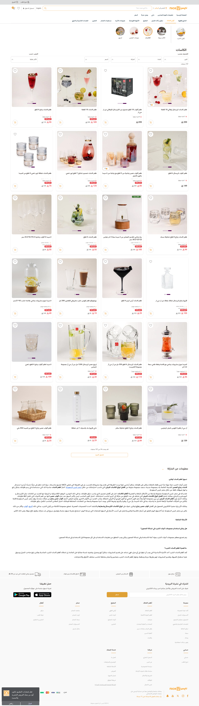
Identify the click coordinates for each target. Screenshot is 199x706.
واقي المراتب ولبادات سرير (144, 629)
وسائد (186, 638)
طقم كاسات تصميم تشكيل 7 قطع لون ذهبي (81, 173)
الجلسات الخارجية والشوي (180, 624)
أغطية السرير (148, 633)
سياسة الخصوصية (146, 666)
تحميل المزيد (99, 455)
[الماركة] (112, 59)
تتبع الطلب (185, 662)
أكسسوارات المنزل (183, 615)
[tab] (170, 103)
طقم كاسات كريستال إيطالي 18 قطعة (174, 110)
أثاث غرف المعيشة (182, 611)
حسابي (186, 657)
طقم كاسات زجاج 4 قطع (43, 110)
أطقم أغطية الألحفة (146, 615)
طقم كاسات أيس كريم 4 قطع (131, 301)
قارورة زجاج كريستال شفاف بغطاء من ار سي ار (171, 301)
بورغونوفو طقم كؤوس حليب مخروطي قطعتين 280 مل (78, 301)
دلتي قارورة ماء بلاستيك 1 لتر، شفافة (84, 428)
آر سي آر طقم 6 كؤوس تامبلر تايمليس (174, 428)
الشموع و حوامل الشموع (181, 620)
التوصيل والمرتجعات (110, 662)
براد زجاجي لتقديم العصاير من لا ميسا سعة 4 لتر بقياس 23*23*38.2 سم (122, 238)
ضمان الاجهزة (112, 676)
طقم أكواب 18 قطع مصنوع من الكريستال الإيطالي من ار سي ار (122, 111)
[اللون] (165, 59)
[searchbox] (97, 8)
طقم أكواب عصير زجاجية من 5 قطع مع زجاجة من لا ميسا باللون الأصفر (122, 174)
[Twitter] (178, 696)
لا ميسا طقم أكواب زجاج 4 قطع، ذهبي (38, 364)
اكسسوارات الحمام (74, 624)
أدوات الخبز (112, 615)
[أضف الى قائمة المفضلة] (150, 70)
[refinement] (12, 59)
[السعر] (86, 59)
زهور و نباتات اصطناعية (181, 642)
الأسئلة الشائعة (111, 666)
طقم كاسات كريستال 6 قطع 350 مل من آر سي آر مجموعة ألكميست (125, 366)
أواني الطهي (112, 611)
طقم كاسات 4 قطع (90, 237)
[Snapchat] (167, 696)
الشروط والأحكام (147, 676)
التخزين (113, 624)
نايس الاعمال (148, 685)
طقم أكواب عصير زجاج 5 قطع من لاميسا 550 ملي (34, 428)
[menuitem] (165, 15)
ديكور (42, 611)
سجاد (186, 633)
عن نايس (149, 662)
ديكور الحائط (184, 629)
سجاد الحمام (76, 620)
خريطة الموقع (112, 680)
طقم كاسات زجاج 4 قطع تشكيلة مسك (173, 237)
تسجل (117, 594)
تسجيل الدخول (29, 8)
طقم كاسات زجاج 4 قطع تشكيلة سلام (129, 428)
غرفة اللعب (40, 615)
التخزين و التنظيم (38, 620)
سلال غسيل (76, 629)
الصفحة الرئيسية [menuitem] (181, 15)
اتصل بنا (113, 657)
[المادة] (139, 59)
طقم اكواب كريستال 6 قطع (177, 173)
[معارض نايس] (178, 8)
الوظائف (149, 680)
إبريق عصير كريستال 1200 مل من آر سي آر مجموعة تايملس (79, 366)
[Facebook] (187, 696)
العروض (113, 671)
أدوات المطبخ (112, 620)
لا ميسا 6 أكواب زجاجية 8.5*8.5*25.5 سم (36, 237)
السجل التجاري (147, 657)
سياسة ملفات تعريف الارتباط (144, 671)
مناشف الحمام (75, 611)
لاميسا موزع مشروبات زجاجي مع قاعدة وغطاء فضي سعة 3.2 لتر (167, 366)
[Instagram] (183, 696)
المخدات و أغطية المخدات (144, 624)
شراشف (150, 620)
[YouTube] (173, 696)
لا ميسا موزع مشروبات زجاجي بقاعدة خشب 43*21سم (32, 301)
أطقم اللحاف (148, 611)
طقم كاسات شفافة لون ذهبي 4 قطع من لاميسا (34, 173)
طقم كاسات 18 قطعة (89, 110)
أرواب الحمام (76, 615)
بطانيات (150, 638)
